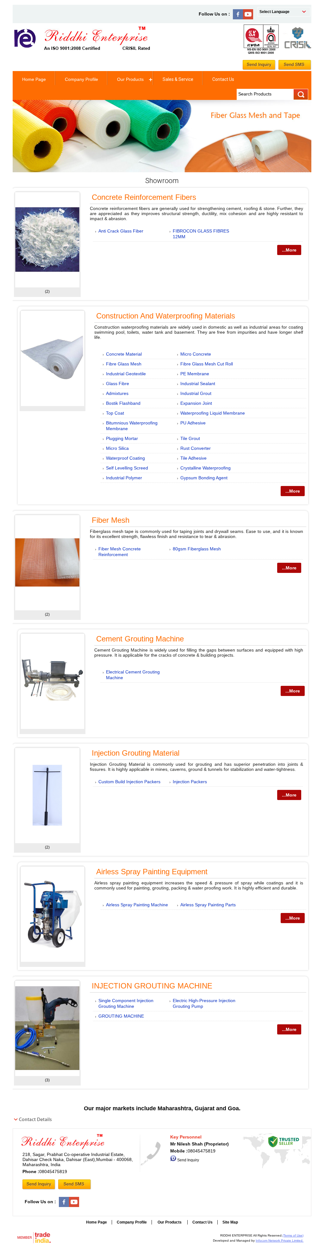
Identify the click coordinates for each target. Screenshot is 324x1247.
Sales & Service (178, 79)
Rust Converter (195, 448)
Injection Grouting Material (135, 753)
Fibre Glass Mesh (123, 363)
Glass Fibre (117, 383)
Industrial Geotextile (126, 373)
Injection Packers (190, 781)
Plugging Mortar (122, 438)
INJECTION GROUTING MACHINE (152, 985)
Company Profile (81, 79)
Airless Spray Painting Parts (208, 904)
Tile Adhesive (193, 458)
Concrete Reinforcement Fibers (144, 197)
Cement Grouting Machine (140, 638)
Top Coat (115, 413)
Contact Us (223, 79)
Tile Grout (190, 438)
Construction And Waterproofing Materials (165, 316)
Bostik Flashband (123, 403)
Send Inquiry (188, 1160)
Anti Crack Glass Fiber (120, 230)
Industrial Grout (195, 393)
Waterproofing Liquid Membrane (212, 413)
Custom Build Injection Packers (129, 781)
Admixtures (117, 393)
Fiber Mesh (110, 520)
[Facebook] (238, 17)
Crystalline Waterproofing (205, 467)
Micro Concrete (195, 354)
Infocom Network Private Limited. (279, 1240)
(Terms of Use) (293, 1235)
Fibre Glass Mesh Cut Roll (206, 363)
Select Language (274, 12)
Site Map (230, 1222)
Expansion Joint (196, 403)
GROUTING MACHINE (121, 1016)
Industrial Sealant (197, 383)
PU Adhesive (193, 422)
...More (289, 250)
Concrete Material (124, 354)
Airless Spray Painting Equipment (152, 871)
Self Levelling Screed (127, 467)
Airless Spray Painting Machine (137, 904)
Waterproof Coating (125, 458)
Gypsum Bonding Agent (203, 477)
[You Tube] (248, 17)
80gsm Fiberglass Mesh (197, 548)
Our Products (130, 79)
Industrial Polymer (124, 477)
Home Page (34, 79)
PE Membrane (194, 373)
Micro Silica (117, 448)
